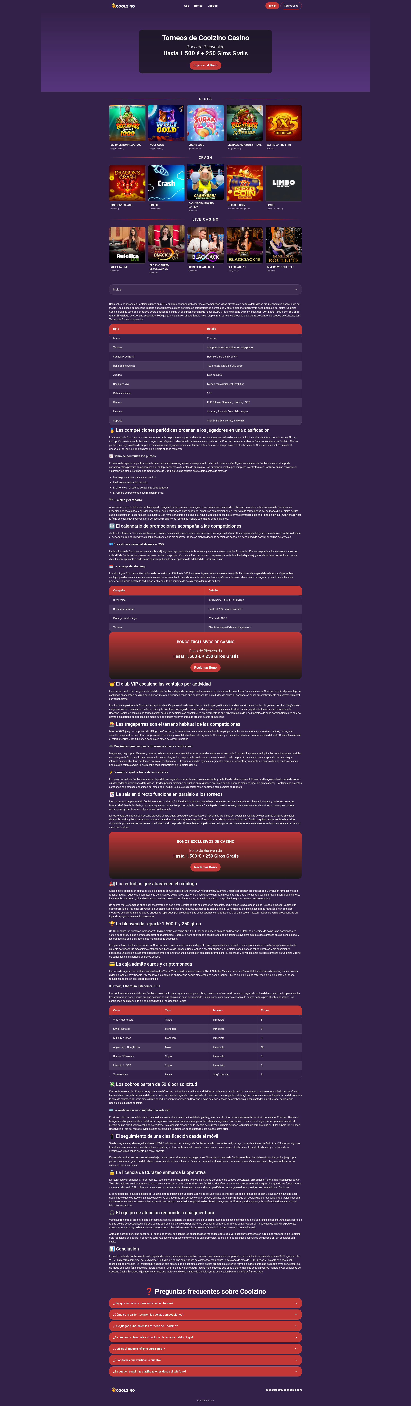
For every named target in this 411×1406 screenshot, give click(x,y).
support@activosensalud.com (284, 1389)
